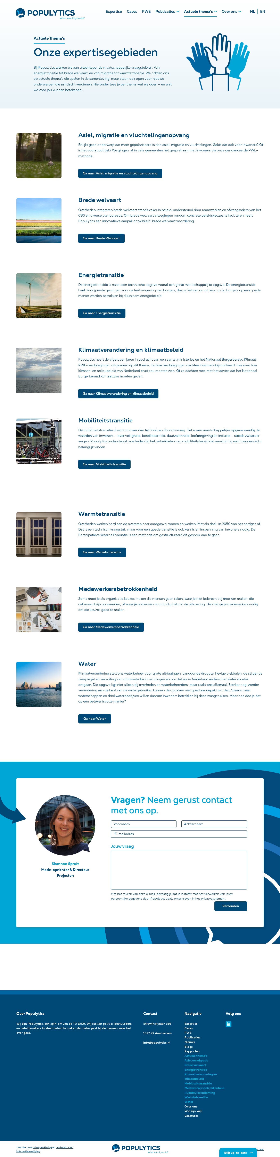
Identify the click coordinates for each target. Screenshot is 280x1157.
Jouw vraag (122, 846)
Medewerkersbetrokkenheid (204, 1088)
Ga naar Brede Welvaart (101, 238)
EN (262, 11)
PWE (146, 11)
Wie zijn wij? (193, 1111)
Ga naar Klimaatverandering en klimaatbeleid (118, 393)
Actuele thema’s (198, 11)
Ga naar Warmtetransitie (102, 552)
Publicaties (165, 11)
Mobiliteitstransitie (198, 1083)
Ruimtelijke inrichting (199, 1093)
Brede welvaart (195, 1065)
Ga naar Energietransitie (102, 313)
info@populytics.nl (156, 1042)
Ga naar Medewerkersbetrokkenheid (111, 627)
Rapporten (192, 1051)
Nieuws (189, 1042)
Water (188, 1102)
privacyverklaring (42, 1147)
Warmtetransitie (196, 1097)
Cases (132, 11)
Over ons (229, 11)
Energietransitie (195, 1070)
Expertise (114, 11)
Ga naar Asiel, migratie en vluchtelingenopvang (120, 173)
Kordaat (259, 1149)
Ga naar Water (94, 718)
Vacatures (191, 1116)
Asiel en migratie (196, 1060)
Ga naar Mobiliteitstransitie (104, 464)
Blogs (188, 1047)
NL (252, 11)
